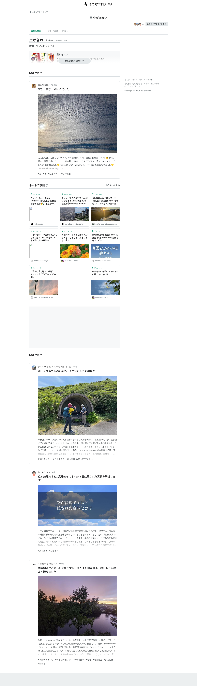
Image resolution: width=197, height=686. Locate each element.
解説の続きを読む (73, 61)
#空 (39, 173)
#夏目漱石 (42, 550)
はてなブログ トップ (40, 12)
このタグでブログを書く (156, 24)
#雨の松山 (97, 659)
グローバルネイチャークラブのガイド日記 (54, 367)
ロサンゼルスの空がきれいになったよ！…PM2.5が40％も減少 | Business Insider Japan (74, 201)
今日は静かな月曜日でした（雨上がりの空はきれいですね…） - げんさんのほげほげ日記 (105, 201)
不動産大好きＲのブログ (47, 564)
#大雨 (88, 659)
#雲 (44, 173)
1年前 (75, 367)
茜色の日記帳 (43, 85)
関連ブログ (67, 30)
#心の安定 (66, 173)
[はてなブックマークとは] (47, 185)
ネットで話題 (52, 30)
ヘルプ (146, 84)
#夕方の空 (108, 659)
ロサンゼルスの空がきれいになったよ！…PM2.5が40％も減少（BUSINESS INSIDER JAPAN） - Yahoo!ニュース (44, 237)
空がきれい (62, 54)
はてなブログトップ (132, 86)
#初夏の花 (75, 459)
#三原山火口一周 (61, 459)
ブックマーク (36, 194)
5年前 (61, 564)
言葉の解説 (36, 30)
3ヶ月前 (54, 85)
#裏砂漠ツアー (44, 459)
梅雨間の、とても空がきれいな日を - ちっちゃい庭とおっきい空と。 (74, 237)
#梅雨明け (79, 659)
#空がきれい (54, 173)
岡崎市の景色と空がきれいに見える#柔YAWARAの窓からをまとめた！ (105, 237)
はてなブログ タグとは (133, 84)
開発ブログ (155, 84)
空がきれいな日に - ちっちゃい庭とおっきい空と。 (105, 272)
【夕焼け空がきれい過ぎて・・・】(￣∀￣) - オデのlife (43, 274)
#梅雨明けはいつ (46, 659)
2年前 (53, 472)
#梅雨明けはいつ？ (64, 659)
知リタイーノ (43, 472)
